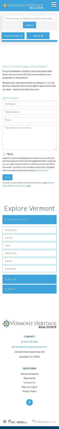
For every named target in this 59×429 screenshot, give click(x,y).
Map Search (30, 378)
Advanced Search (12, 36)
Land (7, 245)
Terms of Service (18, 186)
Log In (34, 386)
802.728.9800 (31, 341)
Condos (9, 237)
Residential (10, 268)
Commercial (11, 230)
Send (7, 177)
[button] (29, 25)
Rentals (8, 261)
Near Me (37, 36)
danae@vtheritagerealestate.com (31, 347)
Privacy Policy (42, 170)
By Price (9, 289)
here (45, 82)
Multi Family (11, 253)
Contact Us (29, 382)
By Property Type (16, 219)
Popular (10, 279)
